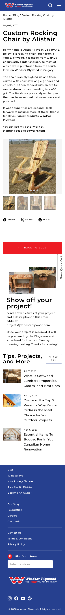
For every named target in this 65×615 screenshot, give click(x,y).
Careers (12, 515)
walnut (52, 57)
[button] (57, 162)
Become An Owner (19, 492)
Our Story (13, 504)
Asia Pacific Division (20, 487)
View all (53, 359)
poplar (24, 61)
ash (15, 61)
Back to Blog (35, 247)
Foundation (15, 510)
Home (7, 15)
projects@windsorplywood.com (28, 325)
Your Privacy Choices (20, 481)
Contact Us (14, 532)
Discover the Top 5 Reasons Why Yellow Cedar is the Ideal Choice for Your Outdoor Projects (40, 410)
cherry (7, 61)
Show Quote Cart (61, 267)
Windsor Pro (15, 475)
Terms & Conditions (20, 538)
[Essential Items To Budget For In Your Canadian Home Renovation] (12, 434)
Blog (16, 15)
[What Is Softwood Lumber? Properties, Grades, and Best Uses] (12, 376)
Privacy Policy (16, 544)
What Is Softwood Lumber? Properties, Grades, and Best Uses (42, 380)
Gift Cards (14, 521)
